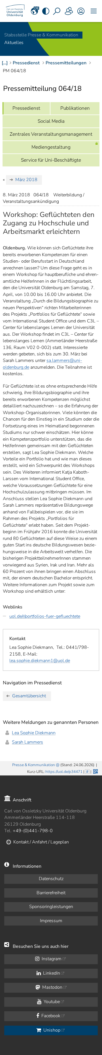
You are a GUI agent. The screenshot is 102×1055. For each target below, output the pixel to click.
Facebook (50, 1016)
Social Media (51, 121)
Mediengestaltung (51, 147)
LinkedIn (51, 973)
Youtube (51, 1002)
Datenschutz (51, 879)
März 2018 (26, 180)
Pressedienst (26, 108)
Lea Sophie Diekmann (34, 733)
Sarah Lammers (27, 742)
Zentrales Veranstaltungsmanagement (51, 134)
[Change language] (34, 11)
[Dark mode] (46, 11)
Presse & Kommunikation (33, 765)
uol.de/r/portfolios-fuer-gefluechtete (44, 616)
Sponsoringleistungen (51, 907)
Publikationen (75, 108)
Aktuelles (14, 43)
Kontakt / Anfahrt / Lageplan (41, 842)
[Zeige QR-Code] (95, 771)
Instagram (51, 959)
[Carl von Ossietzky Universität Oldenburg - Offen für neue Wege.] (15, 11)
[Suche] (57, 11)
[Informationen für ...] (69, 11)
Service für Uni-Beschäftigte (51, 160)
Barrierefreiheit (51, 893)
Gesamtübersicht (29, 696)
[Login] (80, 11)
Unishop (51, 1030)
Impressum (51, 921)
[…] (5, 63)
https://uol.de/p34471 (63, 771)
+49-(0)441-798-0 (33, 831)
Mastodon (51, 987)
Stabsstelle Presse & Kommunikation (41, 35)
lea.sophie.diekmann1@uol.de (39, 661)
